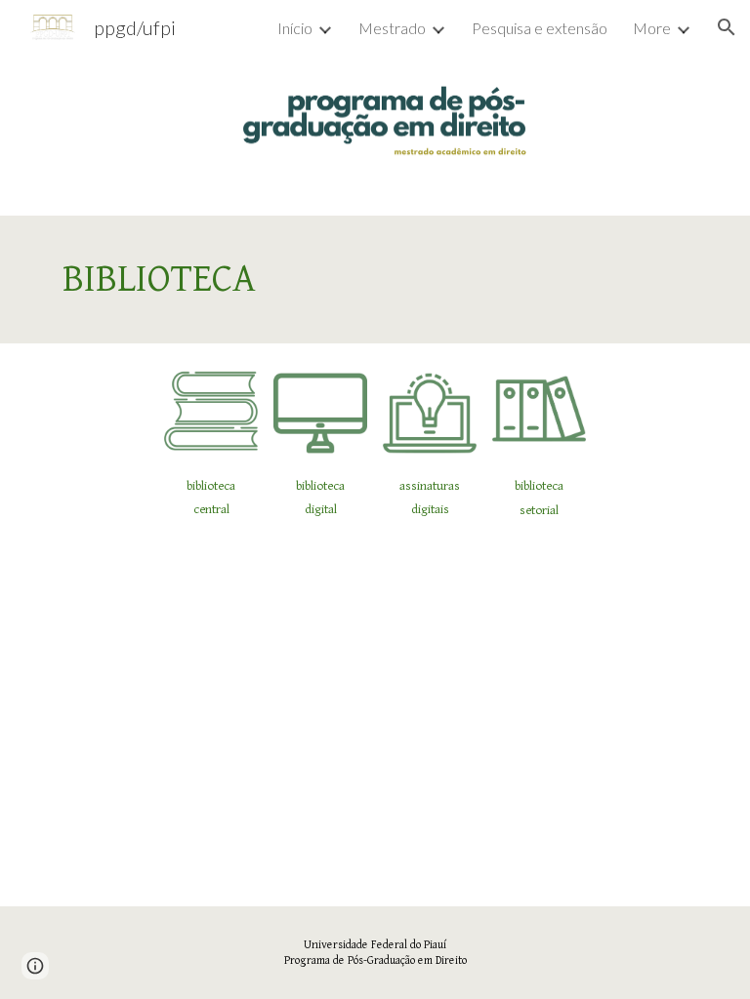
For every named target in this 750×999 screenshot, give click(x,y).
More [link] (652, 28)
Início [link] (294, 28)
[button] (726, 27)
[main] (374, 279)
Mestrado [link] (392, 28)
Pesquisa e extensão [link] (539, 28)
